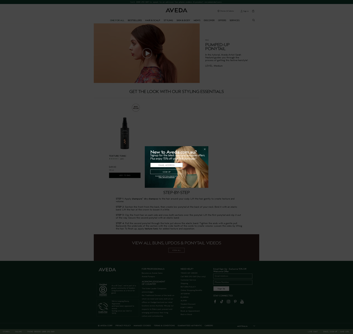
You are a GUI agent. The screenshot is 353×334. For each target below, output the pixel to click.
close (198, 149)
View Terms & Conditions (167, 177)
